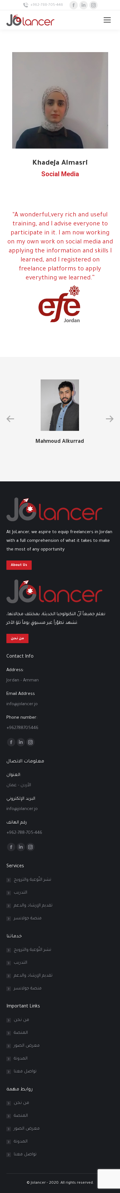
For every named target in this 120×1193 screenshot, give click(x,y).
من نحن (21, 1020)
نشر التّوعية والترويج (32, 880)
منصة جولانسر (28, 918)
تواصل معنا (25, 1071)
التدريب (20, 892)
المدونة (21, 1058)
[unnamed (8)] (60, 100)
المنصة (21, 1033)
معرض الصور (27, 1045)
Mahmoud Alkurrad (60, 442)
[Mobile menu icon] (107, 20)
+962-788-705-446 (46, 5)
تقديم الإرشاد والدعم (33, 905)
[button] (10, 419)
